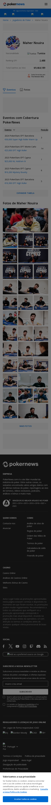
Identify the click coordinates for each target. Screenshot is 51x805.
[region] (25, 788)
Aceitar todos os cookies (25, 799)
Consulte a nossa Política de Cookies (25, 790)
